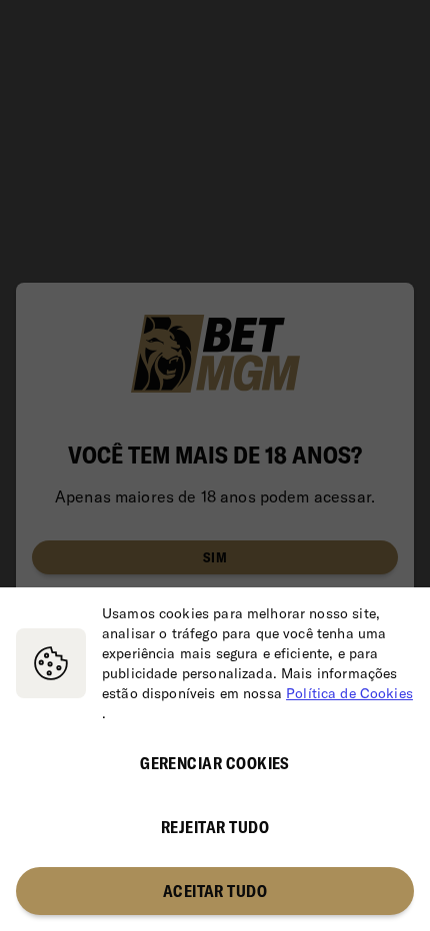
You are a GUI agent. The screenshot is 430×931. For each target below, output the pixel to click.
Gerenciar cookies (215, 763)
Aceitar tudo (215, 891)
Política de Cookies (349, 693)
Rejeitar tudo (215, 827)
